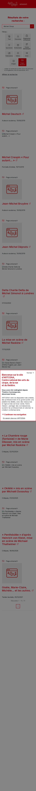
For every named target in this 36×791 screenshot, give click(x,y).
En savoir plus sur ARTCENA (14, 418)
